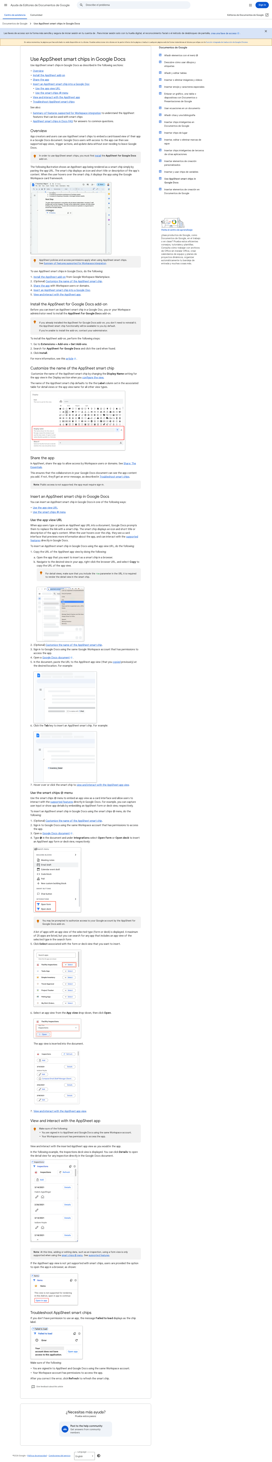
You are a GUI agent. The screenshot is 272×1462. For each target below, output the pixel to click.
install (98, 155)
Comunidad (36, 15)
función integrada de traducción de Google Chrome (227, 42)
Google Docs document (56, 657)
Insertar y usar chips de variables (181, 171)
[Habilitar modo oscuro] (98, 1455)
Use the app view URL (47, 88)
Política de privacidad (37, 1455)
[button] (5, 5)
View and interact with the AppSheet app (56, 97)
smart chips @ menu (72, 1255)
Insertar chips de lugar (175, 132)
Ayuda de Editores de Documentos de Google (40, 5)
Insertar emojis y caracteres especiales (184, 86)
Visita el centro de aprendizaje (177, 230)
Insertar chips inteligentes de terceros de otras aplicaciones (184, 152)
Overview (38, 71)
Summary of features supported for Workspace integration (67, 113)
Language (81, 1452)
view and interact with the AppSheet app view (103, 785)
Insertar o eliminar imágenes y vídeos (183, 80)
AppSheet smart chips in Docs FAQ (53, 121)
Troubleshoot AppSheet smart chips (54, 101)
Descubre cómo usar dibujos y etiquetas (180, 64)
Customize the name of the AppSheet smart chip (74, 281)
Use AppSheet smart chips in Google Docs (180, 180)
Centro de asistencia (15, 15)
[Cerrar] (266, 31)
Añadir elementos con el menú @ (181, 55)
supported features (61, 802)
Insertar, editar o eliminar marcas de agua (182, 141)
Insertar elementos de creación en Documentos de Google (182, 191)
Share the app (41, 79)
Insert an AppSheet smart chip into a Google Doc (61, 84)
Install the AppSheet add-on (49, 75)
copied (116, 662)
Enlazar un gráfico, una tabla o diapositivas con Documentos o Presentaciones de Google (180, 97)
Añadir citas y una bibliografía (179, 115)
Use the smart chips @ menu (51, 93)
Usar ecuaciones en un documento (182, 108)
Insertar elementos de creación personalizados (180, 163)
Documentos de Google (173, 47)
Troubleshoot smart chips (114, 476)
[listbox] (84, 1456)
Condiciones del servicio (59, 1455)
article (69, 358)
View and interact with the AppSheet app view (60, 1111)
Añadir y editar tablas (175, 73)
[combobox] (138, 5)
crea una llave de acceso (224, 33)
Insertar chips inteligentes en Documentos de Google (179, 124)
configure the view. (93, 377)
